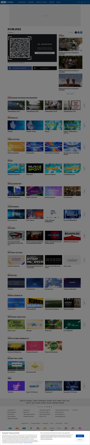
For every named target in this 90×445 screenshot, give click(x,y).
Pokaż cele (80, 439)
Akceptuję (80, 435)
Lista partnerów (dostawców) (46, 439)
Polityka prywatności (28, 442)
